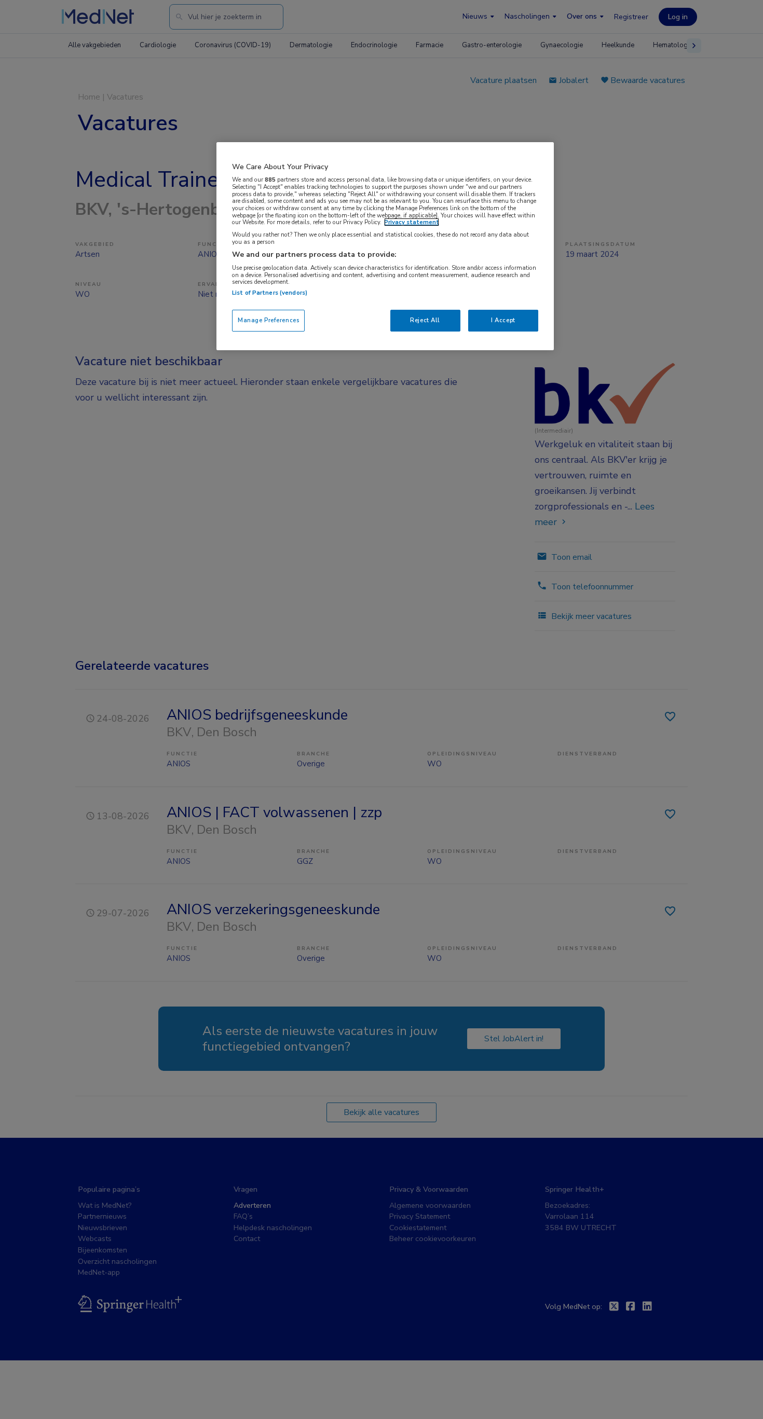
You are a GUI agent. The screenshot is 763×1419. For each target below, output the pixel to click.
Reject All (425, 320)
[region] (385, 246)
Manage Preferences (268, 320)
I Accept (503, 320)
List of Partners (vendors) (269, 292)
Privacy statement (411, 222)
